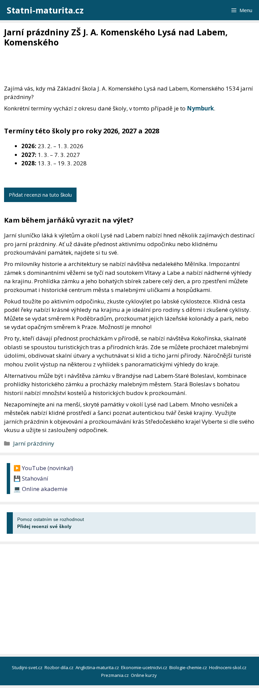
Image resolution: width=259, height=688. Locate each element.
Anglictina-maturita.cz (98, 667)
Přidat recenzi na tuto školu (40, 194)
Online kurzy (144, 675)
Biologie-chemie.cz (188, 667)
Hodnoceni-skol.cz (228, 667)
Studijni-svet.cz (28, 667)
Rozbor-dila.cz (60, 667)
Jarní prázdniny (33, 443)
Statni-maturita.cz (45, 10)
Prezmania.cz (115, 675)
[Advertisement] (127, 66)
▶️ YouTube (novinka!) (43, 468)
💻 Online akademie (40, 489)
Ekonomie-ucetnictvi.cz (144, 667)
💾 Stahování (30, 478)
